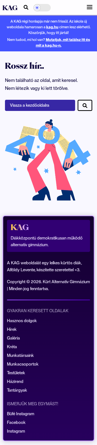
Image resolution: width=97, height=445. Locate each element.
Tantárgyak (17, 390)
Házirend (15, 381)
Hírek (12, 329)
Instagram (16, 431)
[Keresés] (26, 6)
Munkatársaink (20, 355)
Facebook (16, 422)
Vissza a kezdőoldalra (29, 105)
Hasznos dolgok (22, 320)
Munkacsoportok (23, 364)
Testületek (16, 372)
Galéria (13, 338)
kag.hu (52, 27)
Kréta (12, 346)
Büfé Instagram (20, 413)
